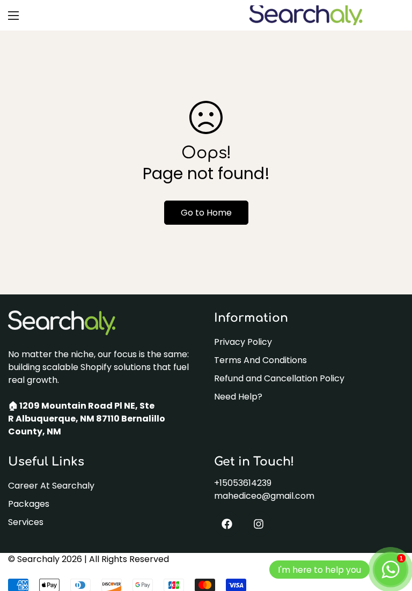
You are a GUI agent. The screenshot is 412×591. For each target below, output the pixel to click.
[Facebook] (227, 524)
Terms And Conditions (260, 360)
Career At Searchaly (51, 485)
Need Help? (238, 396)
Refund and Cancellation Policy (279, 378)
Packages (28, 504)
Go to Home (206, 212)
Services (25, 522)
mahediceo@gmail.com (264, 496)
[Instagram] (258, 524)
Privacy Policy (243, 342)
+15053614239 (242, 483)
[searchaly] (305, 15)
